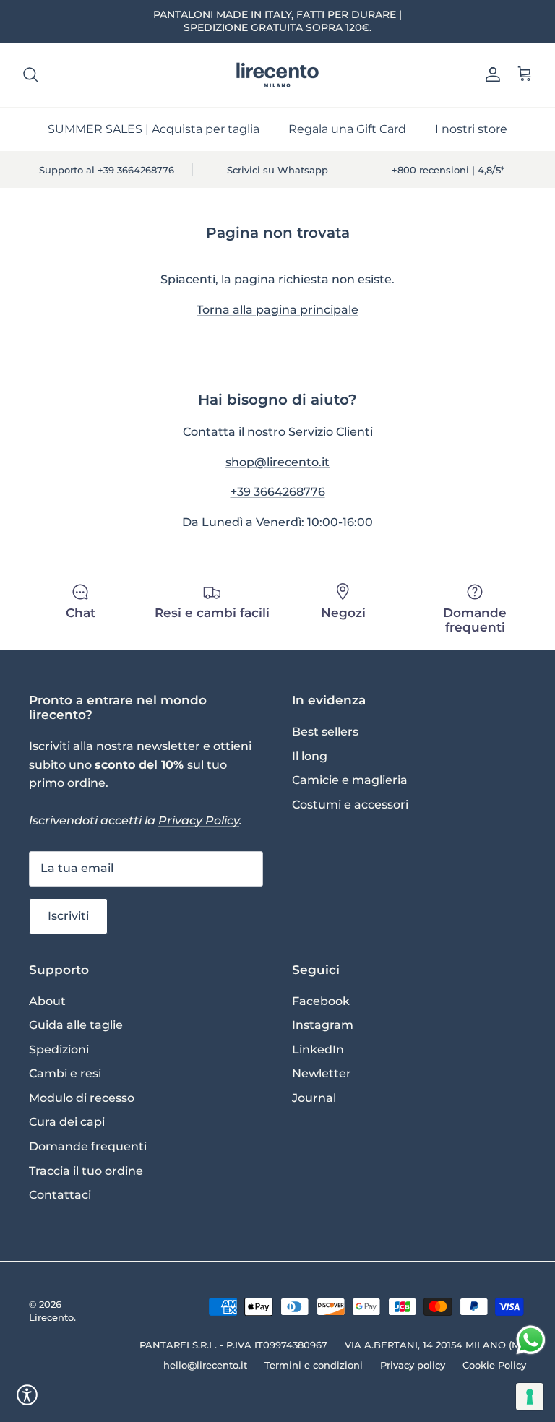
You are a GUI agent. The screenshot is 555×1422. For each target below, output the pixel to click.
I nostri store (471, 129)
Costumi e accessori (350, 804)
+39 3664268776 (278, 492)
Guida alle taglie (76, 1025)
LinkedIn (318, 1049)
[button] (27, 1395)
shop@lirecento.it (277, 462)
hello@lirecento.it (205, 1365)
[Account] (490, 74)
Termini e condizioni (313, 1365)
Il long (309, 756)
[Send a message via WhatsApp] (531, 1340)
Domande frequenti (88, 1146)
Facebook (321, 1001)
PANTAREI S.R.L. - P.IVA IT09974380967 (233, 1344)
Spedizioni (59, 1049)
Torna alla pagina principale (277, 309)
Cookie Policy (494, 1365)
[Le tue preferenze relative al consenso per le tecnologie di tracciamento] (529, 1396)
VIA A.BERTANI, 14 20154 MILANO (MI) (435, 1344)
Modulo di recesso (81, 1098)
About (47, 1001)
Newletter (321, 1073)
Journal (314, 1098)
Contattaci (60, 1195)
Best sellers (325, 731)
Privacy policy (412, 1365)
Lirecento (51, 1317)
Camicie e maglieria (350, 780)
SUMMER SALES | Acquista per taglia (153, 129)
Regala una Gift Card (347, 129)
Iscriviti (68, 916)
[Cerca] (30, 74)
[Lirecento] (277, 74)
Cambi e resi (65, 1073)
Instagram (322, 1025)
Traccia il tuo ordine (86, 1171)
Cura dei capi (67, 1122)
